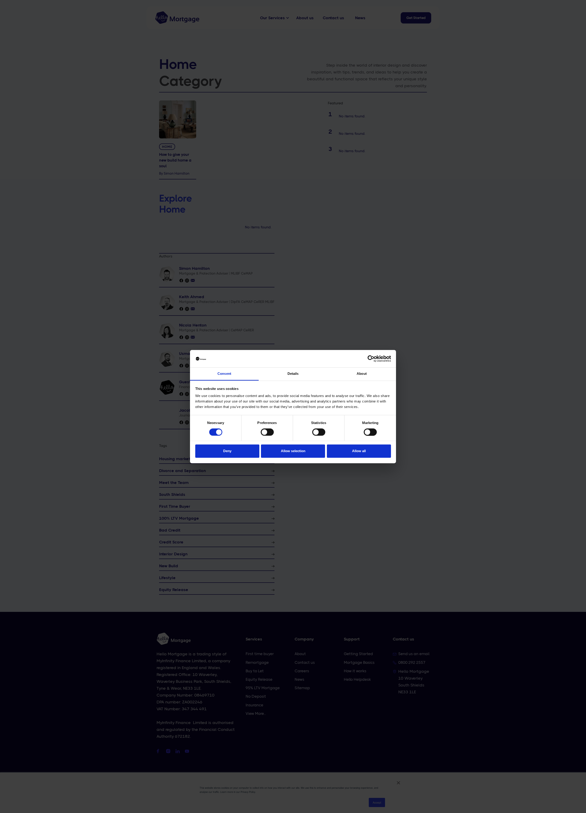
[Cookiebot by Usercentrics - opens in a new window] (371, 358)
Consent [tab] (224, 374)
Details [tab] (293, 374)
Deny (227, 451)
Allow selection (293, 451)
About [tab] (362, 374)
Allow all (359, 451)
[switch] (267, 432)
